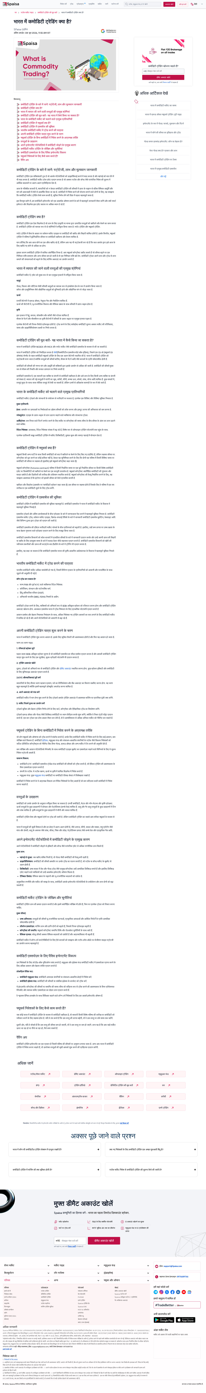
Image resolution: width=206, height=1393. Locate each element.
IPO (38, 1085)
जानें (106, 4)
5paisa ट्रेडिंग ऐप (84, 1303)
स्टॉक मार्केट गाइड (27, 12)
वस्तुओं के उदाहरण (29, 141)
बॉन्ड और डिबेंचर (38, 1107)
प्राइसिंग (91, 4)
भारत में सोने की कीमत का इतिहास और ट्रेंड (163, 132)
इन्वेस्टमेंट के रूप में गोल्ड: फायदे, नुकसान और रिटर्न (163, 123)
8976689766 (182, 1276)
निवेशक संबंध (8, 1294)
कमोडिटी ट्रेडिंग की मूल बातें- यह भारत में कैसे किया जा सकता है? (50, 115)
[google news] (189, 1292)
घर (16, 12)
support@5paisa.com (173, 1266)
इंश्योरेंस (80, 1107)
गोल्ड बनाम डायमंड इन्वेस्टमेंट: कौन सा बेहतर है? (163, 141)
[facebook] (172, 1292)
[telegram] (156, 1292)
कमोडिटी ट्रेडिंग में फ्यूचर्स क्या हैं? (36, 123)
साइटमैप (6, 1303)
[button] (195, 4)
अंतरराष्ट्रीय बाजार (80, 1096)
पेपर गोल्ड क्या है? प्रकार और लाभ (163, 150)
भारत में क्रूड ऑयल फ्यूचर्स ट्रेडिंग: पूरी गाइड (163, 114)
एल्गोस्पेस (80, 1313)
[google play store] (164, 1320)
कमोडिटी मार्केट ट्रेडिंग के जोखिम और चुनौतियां (41, 148)
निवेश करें (63, 4)
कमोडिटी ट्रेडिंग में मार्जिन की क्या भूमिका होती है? (32, 1169)
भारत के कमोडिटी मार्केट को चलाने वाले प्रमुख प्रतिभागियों (46, 119)
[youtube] (184, 1292)
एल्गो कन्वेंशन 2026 (10, 1297)
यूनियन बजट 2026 (10, 1316)
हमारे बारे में (7, 1291)
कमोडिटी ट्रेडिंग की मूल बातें (47, 12)
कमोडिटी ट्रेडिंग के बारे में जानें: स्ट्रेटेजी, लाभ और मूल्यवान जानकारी (51, 104)
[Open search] (126, 4)
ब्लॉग (5, 1313)
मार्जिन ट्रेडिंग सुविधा (47, 1307)
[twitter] (167, 1292)
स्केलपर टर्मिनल (82, 1291)
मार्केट (100, 4)
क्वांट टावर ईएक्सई (83, 1322)
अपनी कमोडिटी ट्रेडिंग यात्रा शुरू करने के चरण (42, 134)
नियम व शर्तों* (167, 82)
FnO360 (81, 1297)
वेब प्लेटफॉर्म (81, 1294)
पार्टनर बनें (115, 4)
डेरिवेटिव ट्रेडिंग (46, 1294)
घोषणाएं (6, 1319)
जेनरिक (38, 1096)
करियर (6, 1300)
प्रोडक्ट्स (80, 4)
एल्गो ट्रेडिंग (164, 1107)
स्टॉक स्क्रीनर (45, 1303)
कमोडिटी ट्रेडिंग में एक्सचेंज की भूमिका (38, 126)
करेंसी (163, 1096)
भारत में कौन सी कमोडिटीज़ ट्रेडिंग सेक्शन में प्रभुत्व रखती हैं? (37, 1149)
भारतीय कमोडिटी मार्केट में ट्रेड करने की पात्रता (42, 130)
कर (163, 1085)
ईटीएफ (45, 740)
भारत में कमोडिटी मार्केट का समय (163, 105)
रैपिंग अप (25, 160)
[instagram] (161, 1292)
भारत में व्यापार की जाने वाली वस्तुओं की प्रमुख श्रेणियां (45, 111)
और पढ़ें (163, 176)
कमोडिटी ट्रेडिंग (46, 1297)
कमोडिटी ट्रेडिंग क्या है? (31, 108)
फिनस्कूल (7, 1307)
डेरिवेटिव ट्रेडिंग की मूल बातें (121, 1085)
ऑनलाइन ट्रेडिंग (122, 1074)
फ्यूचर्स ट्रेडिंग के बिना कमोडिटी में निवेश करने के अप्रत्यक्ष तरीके (49, 137)
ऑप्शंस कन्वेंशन (9, 1310)
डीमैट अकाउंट (65, 668)
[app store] (185, 1320)
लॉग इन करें (182, 4)
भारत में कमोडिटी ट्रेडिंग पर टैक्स (163, 159)
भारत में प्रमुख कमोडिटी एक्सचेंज (163, 168)
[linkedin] (178, 1292)
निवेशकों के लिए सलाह (11, 1359)
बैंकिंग (121, 1096)
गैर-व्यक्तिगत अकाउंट (121, 1300)
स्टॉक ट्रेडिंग (45, 1291)
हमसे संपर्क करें (7, 1349)
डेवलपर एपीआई (82, 1319)
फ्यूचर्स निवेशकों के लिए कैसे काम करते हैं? (39, 156)
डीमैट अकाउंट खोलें (163, 77)
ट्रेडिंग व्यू (81, 1316)
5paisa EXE (82, 1307)
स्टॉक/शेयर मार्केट (38, 1074)
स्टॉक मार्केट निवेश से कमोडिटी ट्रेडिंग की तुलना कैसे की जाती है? (135, 1169)
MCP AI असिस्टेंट (83, 1310)
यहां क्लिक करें (124, 1123)
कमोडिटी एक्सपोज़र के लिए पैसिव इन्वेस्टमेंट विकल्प (43, 152)
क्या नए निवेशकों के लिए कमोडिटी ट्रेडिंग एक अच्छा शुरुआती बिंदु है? (136, 1149)
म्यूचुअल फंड (40, 775)
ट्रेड (71, 4)
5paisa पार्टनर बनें (121, 1294)
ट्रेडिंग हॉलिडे (80, 1085)
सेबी (55, 352)
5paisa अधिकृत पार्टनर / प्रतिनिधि (126, 1297)
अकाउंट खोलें (169, 4)
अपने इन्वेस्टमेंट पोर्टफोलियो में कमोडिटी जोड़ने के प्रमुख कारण (48, 145)
